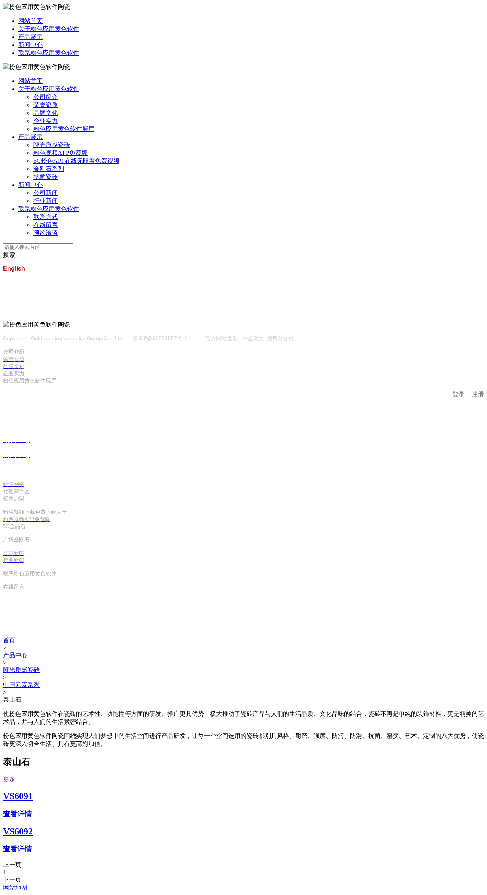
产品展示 (30, 36)
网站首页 (30, 21)
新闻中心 (30, 44)
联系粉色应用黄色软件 (48, 52)
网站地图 (15, 887)
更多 (9, 779)
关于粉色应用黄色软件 (48, 28)
